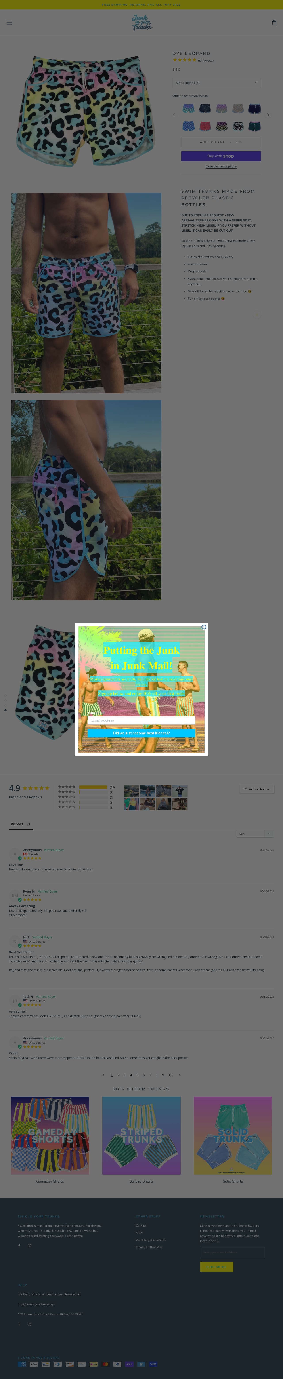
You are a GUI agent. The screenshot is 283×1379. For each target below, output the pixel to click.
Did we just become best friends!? (141, 733)
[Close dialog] (204, 627)
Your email (96, 713)
